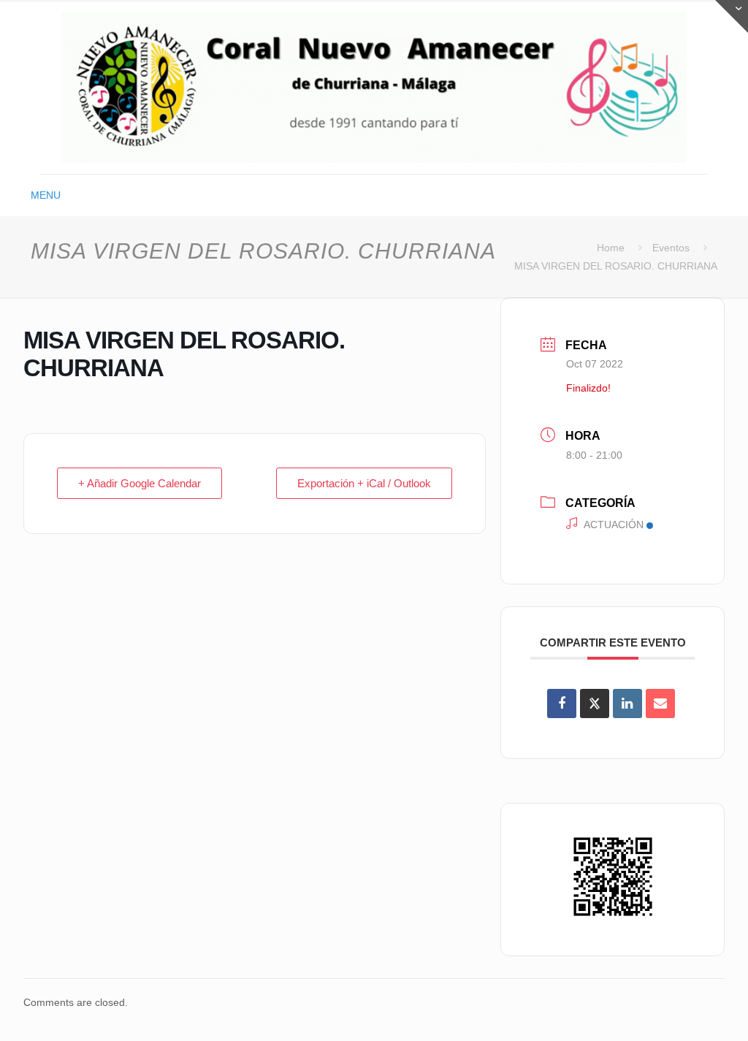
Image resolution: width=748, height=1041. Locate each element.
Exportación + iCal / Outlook (364, 483)
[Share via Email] (660, 703)
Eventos (671, 247)
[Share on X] (594, 703)
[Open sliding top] (731, 16)
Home (611, 247)
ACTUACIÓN (614, 524)
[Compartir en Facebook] (561, 703)
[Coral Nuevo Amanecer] (374, 87)
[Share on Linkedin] (627, 703)
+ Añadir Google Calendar (139, 483)
